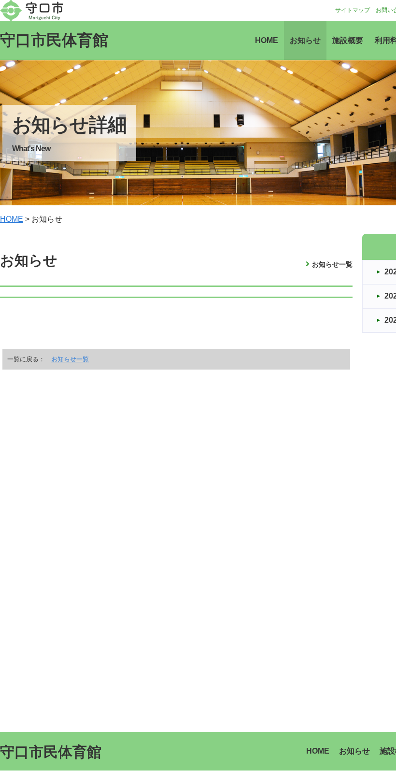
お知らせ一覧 (332, 264)
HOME (266, 40)
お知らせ (305, 40)
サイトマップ (352, 10)
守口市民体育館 (54, 40)
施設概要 (347, 40)
